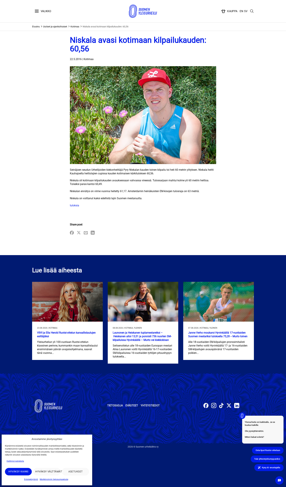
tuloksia (74, 205)
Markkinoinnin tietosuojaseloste (54, 479)
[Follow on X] (229, 406)
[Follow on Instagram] (213, 406)
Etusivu (36, 26)
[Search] (252, 11)
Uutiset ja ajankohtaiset (55, 26)
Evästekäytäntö (31, 479)
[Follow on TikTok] (221, 406)
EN (241, 11)
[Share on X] (79, 233)
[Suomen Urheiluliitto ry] (143, 11)
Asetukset (75, 471)
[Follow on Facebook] (206, 406)
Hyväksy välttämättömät (47, 471)
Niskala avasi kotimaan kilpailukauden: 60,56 (105, 26)
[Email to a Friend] (86, 233)
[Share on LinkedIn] (93, 233)
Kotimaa (75, 26)
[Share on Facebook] (72, 233)
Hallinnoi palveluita (15, 461)
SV (246, 11)
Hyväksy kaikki (18, 471)
